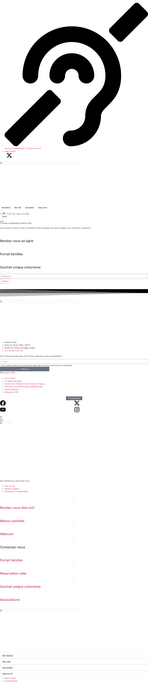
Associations (10, 600)
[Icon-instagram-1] (15, 155)
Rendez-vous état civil (17, 508)
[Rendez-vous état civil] (3, 501)
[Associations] (3, 593)
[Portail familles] (3, 554)
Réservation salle (13, 573)
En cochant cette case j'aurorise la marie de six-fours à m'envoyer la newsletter (37, 365)
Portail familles (11, 560)
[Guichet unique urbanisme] (3, 580)
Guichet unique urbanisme (20, 587)
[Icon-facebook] (3, 155)
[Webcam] (3, 527)
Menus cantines (12, 521)
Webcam (6, 534)
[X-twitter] (9, 155)
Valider (5, 281)
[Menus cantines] (3, 514)
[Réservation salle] (3, 567)
